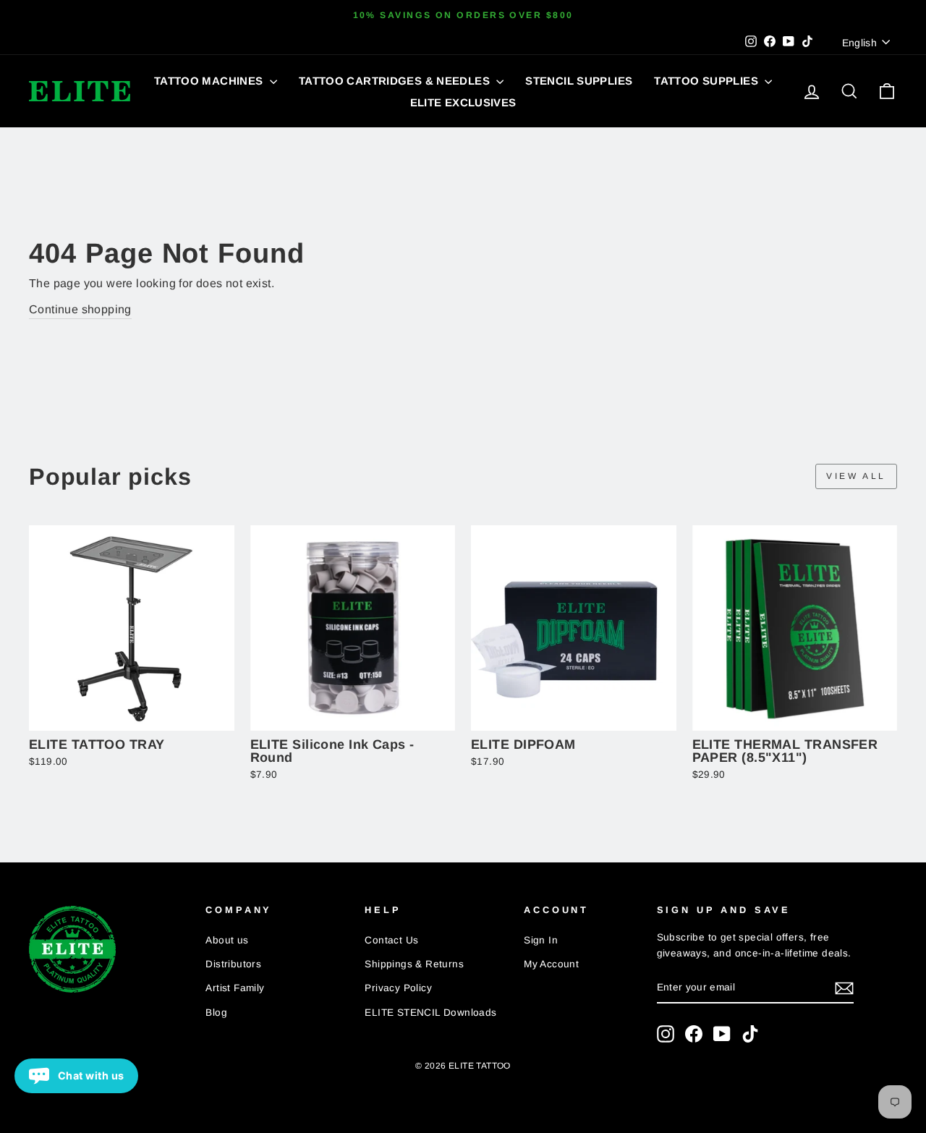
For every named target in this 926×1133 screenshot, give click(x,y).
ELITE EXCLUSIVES (463, 102)
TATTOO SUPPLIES (707, 81)
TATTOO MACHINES (210, 81)
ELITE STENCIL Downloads (430, 1012)
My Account (551, 964)
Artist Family (234, 988)
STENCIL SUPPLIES (578, 81)
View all (856, 476)
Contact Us (391, 940)
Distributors (233, 964)
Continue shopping (80, 309)
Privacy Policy (398, 988)
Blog (216, 1012)
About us (226, 940)
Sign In (541, 940)
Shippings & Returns (414, 964)
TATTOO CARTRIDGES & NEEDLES (396, 81)
